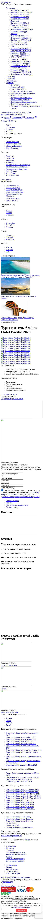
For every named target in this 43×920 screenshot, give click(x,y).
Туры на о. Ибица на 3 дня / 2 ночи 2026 (22, 790)
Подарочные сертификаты (21, 98)
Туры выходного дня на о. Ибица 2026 (21, 765)
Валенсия (9, 163)
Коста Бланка (11, 171)
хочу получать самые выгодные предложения (21, 490)
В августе (10, 215)
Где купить (15, 85)
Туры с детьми (12, 200)
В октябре (10, 225)
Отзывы (9, 503)
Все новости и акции (9, 320)
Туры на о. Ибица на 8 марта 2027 (19, 741)
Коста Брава (11, 173)
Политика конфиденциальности (24, 102)
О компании (11, 846)
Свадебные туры (12, 198)
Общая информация (14, 146)
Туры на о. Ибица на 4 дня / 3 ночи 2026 (22, 792)
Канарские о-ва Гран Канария (18, 165)
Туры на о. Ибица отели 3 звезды (19, 821)
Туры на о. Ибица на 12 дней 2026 (20, 804)
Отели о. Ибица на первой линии (19, 827)
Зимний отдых (12, 869)
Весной (9, 719)
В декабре (10, 235)
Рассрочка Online (17, 87)
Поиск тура (10, 78)
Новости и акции (18, 95)
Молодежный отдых (14, 190)
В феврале (10, 239)
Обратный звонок (23, 877)
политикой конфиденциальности (21, 907)
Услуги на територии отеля (17, 505)
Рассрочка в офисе (18, 89)
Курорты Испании (13, 144)
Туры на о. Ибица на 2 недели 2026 (20, 809)
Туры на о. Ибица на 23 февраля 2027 (21, 744)
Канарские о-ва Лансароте (16, 167)
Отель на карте (12, 507)
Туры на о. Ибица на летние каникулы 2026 (23, 750)
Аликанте (10, 156)
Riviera (3, 689)
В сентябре (10, 223)
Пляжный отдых (12, 185)
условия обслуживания (10, 901)
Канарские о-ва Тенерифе (16, 169)
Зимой (8, 725)
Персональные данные (20, 100)
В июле (9, 213)
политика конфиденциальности (25, 899)
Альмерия (10, 158)
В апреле (9, 250)
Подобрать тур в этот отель (12, 399)
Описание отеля (12, 501)
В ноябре (9, 227)
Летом (8, 721)
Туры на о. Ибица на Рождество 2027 (21, 739)
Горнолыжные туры (14, 194)
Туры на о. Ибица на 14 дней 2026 (20, 807)
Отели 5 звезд (11, 823)
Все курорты (6, 179)
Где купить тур (7, 882)
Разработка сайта (8, 886)
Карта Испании (12, 148)
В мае (8, 252)
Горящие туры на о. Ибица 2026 (19, 779)
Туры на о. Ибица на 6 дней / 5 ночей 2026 (23, 796)
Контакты (10, 848)
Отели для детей (12, 825)
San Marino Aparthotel (9, 712)
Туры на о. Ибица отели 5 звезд (18, 817)
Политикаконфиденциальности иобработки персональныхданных (16, 853)
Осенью (9, 723)
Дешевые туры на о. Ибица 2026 (19, 782)
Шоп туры (10, 196)
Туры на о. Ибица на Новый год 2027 (21, 737)
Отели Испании (12, 142)
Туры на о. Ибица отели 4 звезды (19, 819)
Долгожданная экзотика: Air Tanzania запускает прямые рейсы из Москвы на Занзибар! (20, 276)
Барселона (10, 160)
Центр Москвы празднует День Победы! (17, 318)
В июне (9, 211)
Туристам (9, 83)
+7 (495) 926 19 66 (23, 112)
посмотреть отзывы (9, 394)
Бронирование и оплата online (23, 93)
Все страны (10, 8)
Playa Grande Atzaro (9, 665)
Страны (9, 867)
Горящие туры (11, 81)
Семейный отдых (13, 188)
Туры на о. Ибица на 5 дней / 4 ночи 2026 (23, 794)
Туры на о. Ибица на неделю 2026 (19, 800)
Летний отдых (11, 871)
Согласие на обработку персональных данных (20, 497)
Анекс (27, 840)
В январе (9, 237)
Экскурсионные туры (14, 192)
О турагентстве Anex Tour (21, 91)
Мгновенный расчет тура (11, 836)
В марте (9, 248)
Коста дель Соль (12, 175)
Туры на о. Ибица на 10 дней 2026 (20, 802)
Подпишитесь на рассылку (21, 104)
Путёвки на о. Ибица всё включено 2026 (22, 777)
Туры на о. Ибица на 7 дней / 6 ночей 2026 (23, 798)
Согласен (21, 910)
